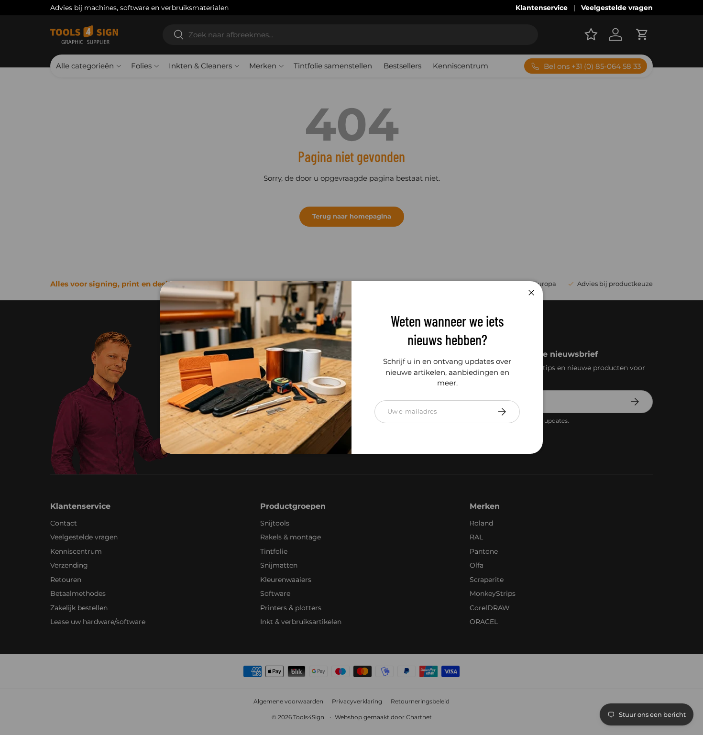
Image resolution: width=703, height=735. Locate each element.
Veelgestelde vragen (617, 7)
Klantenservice (542, 7)
